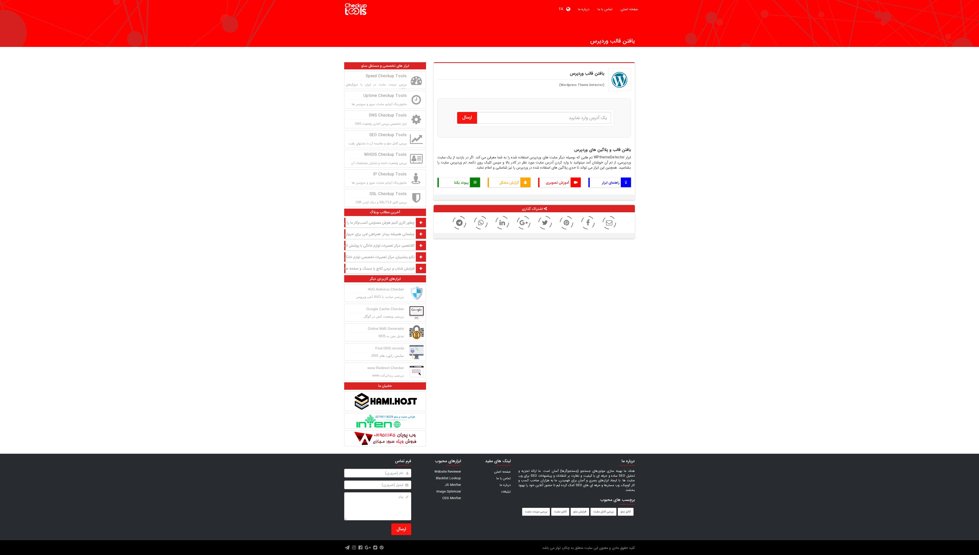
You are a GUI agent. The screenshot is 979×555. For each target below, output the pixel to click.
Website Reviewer (447, 471)
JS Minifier (453, 485)
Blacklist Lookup (448, 478)
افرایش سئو (579, 512)
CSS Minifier (451, 498)
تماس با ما (605, 9)
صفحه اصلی (629, 9)
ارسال (401, 529)
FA (562, 9)
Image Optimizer (448, 491)
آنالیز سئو (626, 512)
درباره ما (583, 9)
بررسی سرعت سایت (536, 512)
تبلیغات (506, 491)
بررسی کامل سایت (603, 512)
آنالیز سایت (560, 512)
